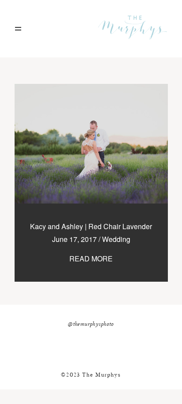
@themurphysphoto (91, 324)
